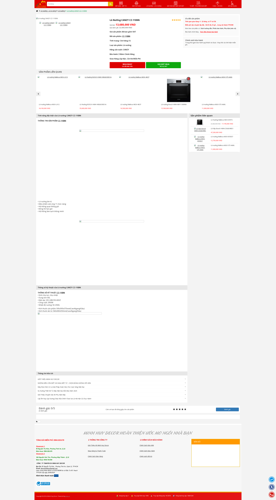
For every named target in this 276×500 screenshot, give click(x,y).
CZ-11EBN (126, 36)
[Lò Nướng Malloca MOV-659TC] (200, 122)
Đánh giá (227, 409)
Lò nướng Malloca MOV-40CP (130, 104)
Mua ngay (127, 65)
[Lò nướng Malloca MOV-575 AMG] (219, 89)
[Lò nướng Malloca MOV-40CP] (138, 89)
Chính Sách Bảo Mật (147, 445)
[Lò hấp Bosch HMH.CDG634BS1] (200, 130)
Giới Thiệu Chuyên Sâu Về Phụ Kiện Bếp (51, 395)
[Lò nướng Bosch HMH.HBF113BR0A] (179, 89)
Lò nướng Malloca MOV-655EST (222, 137)
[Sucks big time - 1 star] (174, 409)
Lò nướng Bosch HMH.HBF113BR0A (174, 104)
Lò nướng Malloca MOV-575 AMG (213, 104)
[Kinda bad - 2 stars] (176, 409)
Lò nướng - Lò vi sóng (48, 11)
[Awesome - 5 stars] (185, 409)
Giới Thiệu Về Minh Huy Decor (98, 445)
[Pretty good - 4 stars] (182, 409)
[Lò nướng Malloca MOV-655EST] (200, 139)
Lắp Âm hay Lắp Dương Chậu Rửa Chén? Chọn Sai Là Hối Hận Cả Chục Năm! (64, 399)
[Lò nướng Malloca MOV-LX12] (56, 89)
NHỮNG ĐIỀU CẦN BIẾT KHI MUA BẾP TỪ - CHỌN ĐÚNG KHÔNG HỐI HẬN (64, 383)
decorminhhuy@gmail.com (49, 468)
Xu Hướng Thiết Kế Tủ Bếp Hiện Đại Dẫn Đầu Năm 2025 (57, 391)
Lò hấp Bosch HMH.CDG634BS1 (222, 128)
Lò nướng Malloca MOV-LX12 (49, 104)
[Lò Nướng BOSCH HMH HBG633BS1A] (97, 89)
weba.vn (67, 496)
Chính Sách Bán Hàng (95, 456)
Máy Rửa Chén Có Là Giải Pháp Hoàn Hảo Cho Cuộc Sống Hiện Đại (61, 387)
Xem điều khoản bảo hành (209, 32)
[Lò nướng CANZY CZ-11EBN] (47, 24)
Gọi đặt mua (163, 65)
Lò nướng (61, 11)
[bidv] (39, 422)
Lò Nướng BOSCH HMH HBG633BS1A (93, 104)
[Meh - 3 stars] (179, 409)
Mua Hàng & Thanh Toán (97, 451)
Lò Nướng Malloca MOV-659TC (222, 120)
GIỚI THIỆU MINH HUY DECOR (48, 379)
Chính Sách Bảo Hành (147, 451)
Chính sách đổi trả (146, 456)
